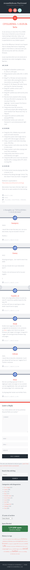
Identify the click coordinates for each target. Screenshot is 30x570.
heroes (20, 543)
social (25, 548)
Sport (5, 502)
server (14, 549)
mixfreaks (18, 546)
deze (5, 330)
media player (13, 546)
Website (5, 450)
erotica (26, 541)
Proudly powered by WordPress (12, 564)
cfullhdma (7, 200)
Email (5, 444)
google (15, 543)
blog (17, 539)
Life (5, 491)
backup (13, 539)
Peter (15, 380)
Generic (6, 489)
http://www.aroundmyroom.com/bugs (13, 183)
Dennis (6, 197)
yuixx (19, 554)
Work (5, 508)
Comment (5, 418)
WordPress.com (18, 567)
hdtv (3, 202)
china (14, 541)
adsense (4, 539)
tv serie (10, 551)
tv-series (6, 551)
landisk (26, 543)
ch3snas (10, 541)
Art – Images (7, 487)
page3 (7, 549)
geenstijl (12, 543)
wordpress (12, 554)
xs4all (16, 553)
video (23, 551)
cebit (19, 539)
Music (5, 493)
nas (23, 546)
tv (3, 551)
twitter (15, 551)
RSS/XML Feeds (7, 496)
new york (25, 546)
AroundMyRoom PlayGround (15, 3)
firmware (23, 200)
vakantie (20, 551)
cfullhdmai (5, 541)
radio (10, 549)
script (12, 549)
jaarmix (22, 543)
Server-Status (7, 498)
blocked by (16, 529)
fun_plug (9, 543)
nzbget (3, 549)
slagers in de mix (19, 549)
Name (5, 438)
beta (16, 539)
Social (5, 500)
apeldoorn (9, 539)
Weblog (6, 506)
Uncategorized (7, 504)
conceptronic (15, 200)
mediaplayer (8, 546)
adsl (6, 539)
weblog (25, 551)
